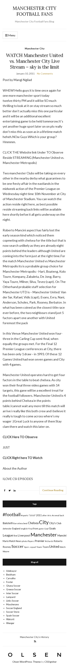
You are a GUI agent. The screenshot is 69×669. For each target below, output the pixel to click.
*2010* (32, 515)
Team (39, 547)
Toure (45, 546)
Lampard (10, 597)
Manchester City (34, 48)
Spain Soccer (12, 615)
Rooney (7, 546)
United (54, 546)
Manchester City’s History (34, 636)
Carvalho (11, 578)
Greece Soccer (13, 589)
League (8, 535)
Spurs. (27, 547)
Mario (5, 541)
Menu (11, 35)
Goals (52, 528)
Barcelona (18, 523)
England (16, 528)
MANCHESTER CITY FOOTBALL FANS (34, 11)
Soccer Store (12, 611)
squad (33, 547)
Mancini (61, 535)
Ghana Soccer (13, 585)
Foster (9, 582)
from (35, 528)
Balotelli (8, 523)
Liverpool (24, 535)
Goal (46, 528)
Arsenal (55, 515)
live (15, 535)
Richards (49, 541)
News (18, 541)
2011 (39, 515)
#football (12, 514)
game (41, 528)
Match (12, 541)
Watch (63, 547)
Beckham (11, 574)
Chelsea (33, 523)
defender (7, 528)
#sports (24, 515)
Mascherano (12, 604)
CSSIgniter (50, 661)
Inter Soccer (12, 593)
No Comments (45, 73)
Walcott (10, 619)
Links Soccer (12, 600)
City (44, 522)
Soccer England (14, 608)
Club (58, 523)
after (44, 515)
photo (24, 541)
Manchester (44, 535)
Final (30, 528)
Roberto (58, 541)
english (24, 528)
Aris (49, 515)
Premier (39, 540)
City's (52, 523)
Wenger (10, 623)
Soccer (18, 546)
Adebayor (11, 570)
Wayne (6, 551)
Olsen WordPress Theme (26, 661)
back (62, 515)
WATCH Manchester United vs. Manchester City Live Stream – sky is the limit (34, 61)
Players (31, 541)
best (25, 523)
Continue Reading (52, 490)
